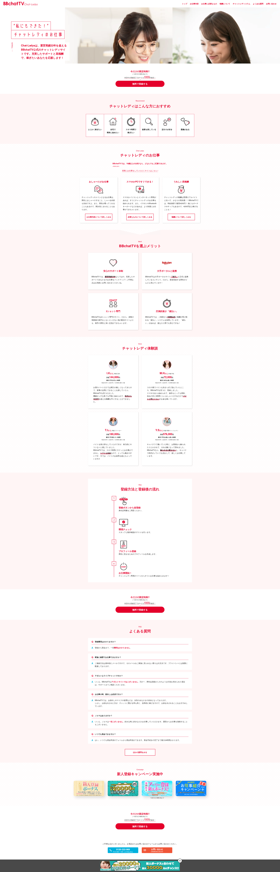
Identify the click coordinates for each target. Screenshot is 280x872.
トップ (184, 3)
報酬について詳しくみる (181, 217)
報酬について (225, 3)
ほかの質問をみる (140, 752)
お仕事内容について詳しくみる (99, 217)
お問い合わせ (271, 3)
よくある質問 (258, 3)
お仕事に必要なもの (209, 3)
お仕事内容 (194, 3)
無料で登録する (140, 83)
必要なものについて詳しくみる (140, 217)
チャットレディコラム (241, 3)
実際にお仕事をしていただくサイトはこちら (139, 170)
